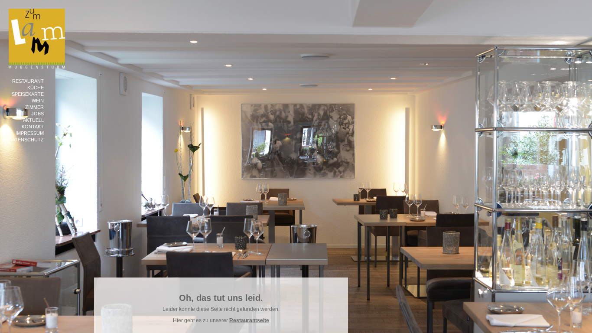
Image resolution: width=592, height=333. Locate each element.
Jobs (37, 113)
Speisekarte (28, 94)
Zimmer (34, 107)
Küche (35, 87)
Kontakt (33, 126)
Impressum (30, 133)
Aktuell (33, 120)
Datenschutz (26, 139)
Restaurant (28, 81)
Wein (38, 100)
